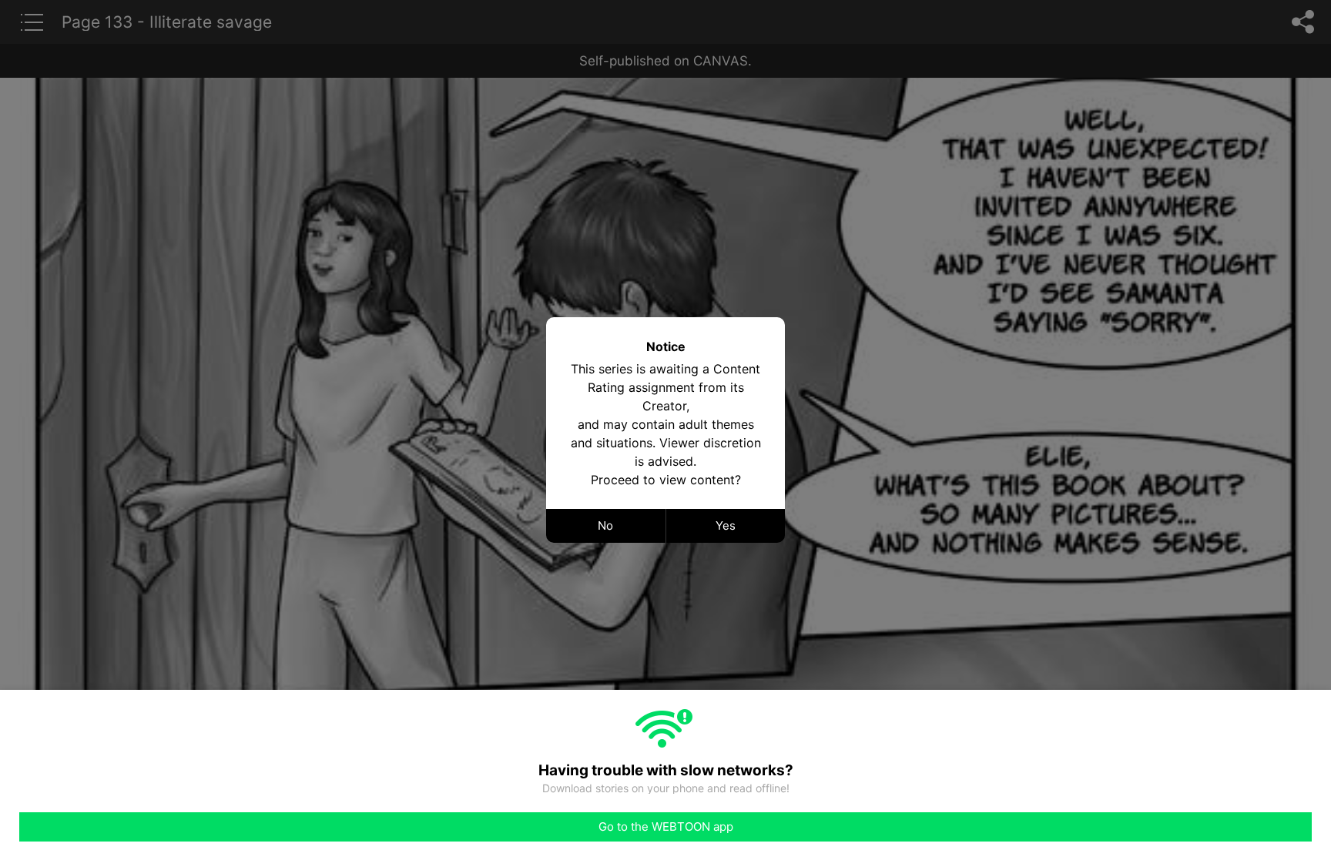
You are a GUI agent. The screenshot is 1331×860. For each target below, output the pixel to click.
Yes (726, 525)
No (605, 525)
